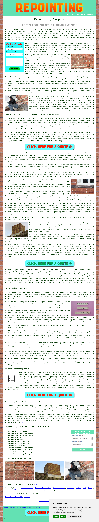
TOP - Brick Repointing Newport (17, 497)
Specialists (23, 507)
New (17, 507)
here (22, 422)
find (11, 406)
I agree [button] (56, 516)
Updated (29, 507)
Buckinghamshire (11, 490)
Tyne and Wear (48, 490)
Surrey (90, 488)
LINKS (72, 14)
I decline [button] (63, 516)
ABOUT (77, 14)
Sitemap (6, 507)
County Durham (35, 490)
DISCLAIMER (90, 14)
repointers (66, 198)
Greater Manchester (43, 488)
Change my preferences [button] (74, 516)
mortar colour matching (56, 294)
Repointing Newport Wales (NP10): (18, 29)
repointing (65, 63)
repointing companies (74, 414)
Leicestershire (62, 490)
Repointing (9, 270)
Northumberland (27, 488)
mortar (23, 359)
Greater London (59, 488)
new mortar (9, 198)
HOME (68, 14)
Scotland (70, 488)
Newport (70, 276)
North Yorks (24, 490)
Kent (84, 488)
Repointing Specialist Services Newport (28, 427)
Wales (78, 488)
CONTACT (83, 14)
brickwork (40, 418)
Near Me (40, 507)
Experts (35, 507)
